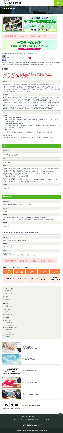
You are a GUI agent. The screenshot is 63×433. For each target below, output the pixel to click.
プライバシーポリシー (19, 419)
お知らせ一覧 (24, 416)
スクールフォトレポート (10, 325)
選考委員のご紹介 (9, 299)
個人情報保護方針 (30, 419)
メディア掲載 (8, 332)
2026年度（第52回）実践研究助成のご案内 (17, 57)
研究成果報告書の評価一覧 (11, 327)
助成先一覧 (7, 320)
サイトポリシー (39, 416)
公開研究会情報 (8, 329)
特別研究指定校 (8, 322)
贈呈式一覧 (7, 312)
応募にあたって (8, 293)
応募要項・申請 (8, 290)
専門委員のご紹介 (9, 306)
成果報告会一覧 (8, 314)
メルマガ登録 (31, 416)
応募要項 (5, 188)
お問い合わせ (38, 419)
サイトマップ (45, 419)
